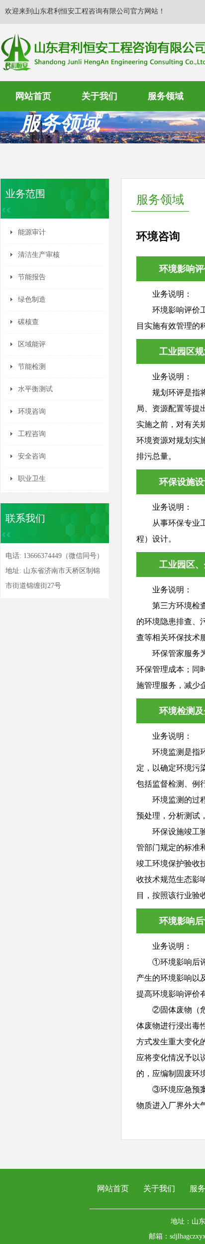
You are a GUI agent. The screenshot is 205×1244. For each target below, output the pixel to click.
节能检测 (32, 366)
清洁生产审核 (39, 254)
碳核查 (28, 322)
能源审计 (32, 232)
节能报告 (32, 277)
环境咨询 (32, 411)
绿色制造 (32, 299)
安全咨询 (32, 456)
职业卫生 (32, 478)
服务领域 (166, 96)
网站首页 (33, 96)
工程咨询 (32, 434)
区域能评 (32, 344)
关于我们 (99, 96)
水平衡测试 (35, 389)
